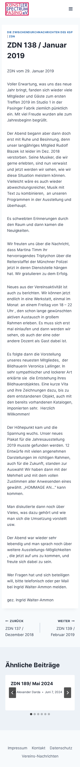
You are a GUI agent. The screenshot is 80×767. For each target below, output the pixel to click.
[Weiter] (67, 692)
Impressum (17, 748)
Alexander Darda (28, 692)
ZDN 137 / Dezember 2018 (19, 628)
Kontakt (38, 748)
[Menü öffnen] (70, 8)
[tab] (31, 714)
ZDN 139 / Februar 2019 (63, 628)
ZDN (12, 36)
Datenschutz (61, 748)
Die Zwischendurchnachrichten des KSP (40, 32)
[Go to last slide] (12, 692)
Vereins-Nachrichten (40, 756)
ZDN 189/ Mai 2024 (32, 683)
